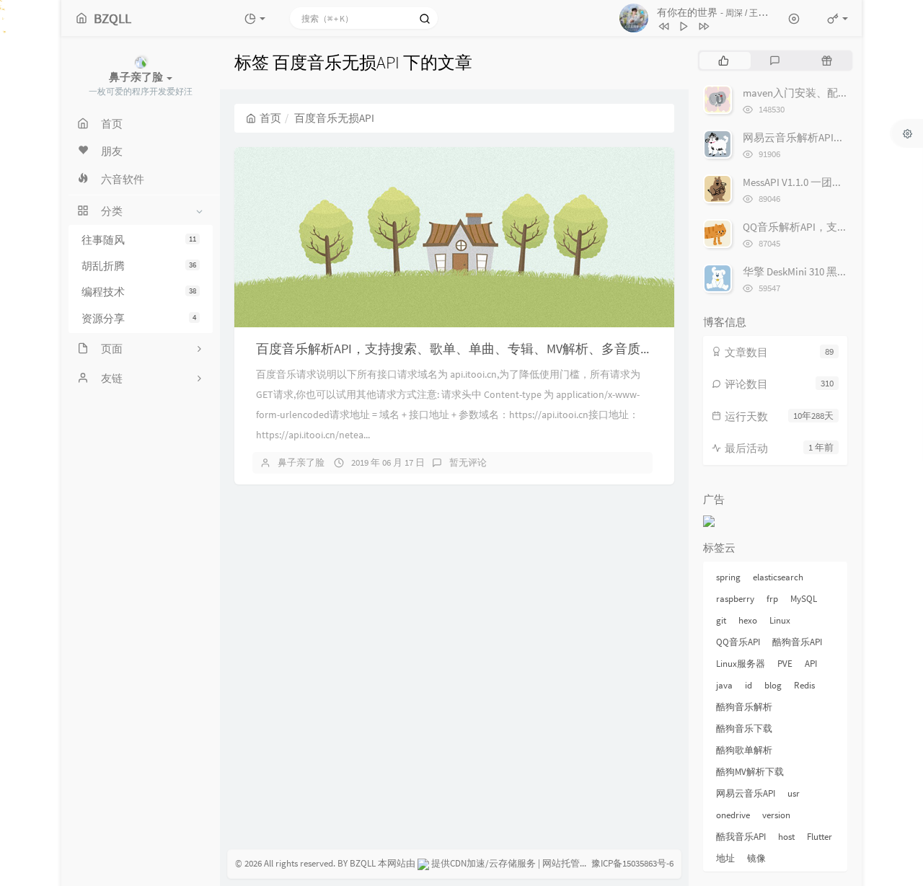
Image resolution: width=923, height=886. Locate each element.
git (721, 620)
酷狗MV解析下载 (750, 772)
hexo (747, 620)
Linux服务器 (740, 663)
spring (728, 577)
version (776, 815)
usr (793, 793)
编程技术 (138, 292)
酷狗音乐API (797, 642)
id (748, 685)
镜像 (756, 858)
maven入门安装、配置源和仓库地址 (828, 92)
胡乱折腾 (138, 266)
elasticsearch (778, 577)
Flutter (819, 836)
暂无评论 (468, 462)
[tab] (723, 60)
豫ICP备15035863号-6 (632, 863)
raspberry (735, 599)
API (811, 663)
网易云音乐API (745, 793)
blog (773, 685)
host (786, 836)
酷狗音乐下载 (744, 728)
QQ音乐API (738, 642)
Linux (779, 620)
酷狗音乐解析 (744, 707)
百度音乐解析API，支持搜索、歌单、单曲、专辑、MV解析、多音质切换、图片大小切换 (506, 348)
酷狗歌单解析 (744, 750)
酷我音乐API (741, 836)
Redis (804, 685)
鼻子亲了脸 (301, 462)
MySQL (803, 599)
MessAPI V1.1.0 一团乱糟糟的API (817, 182)
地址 (725, 858)
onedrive (733, 815)
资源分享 (138, 318)
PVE (784, 663)
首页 (270, 118)
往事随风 (138, 240)
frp (772, 599)
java (724, 685)
